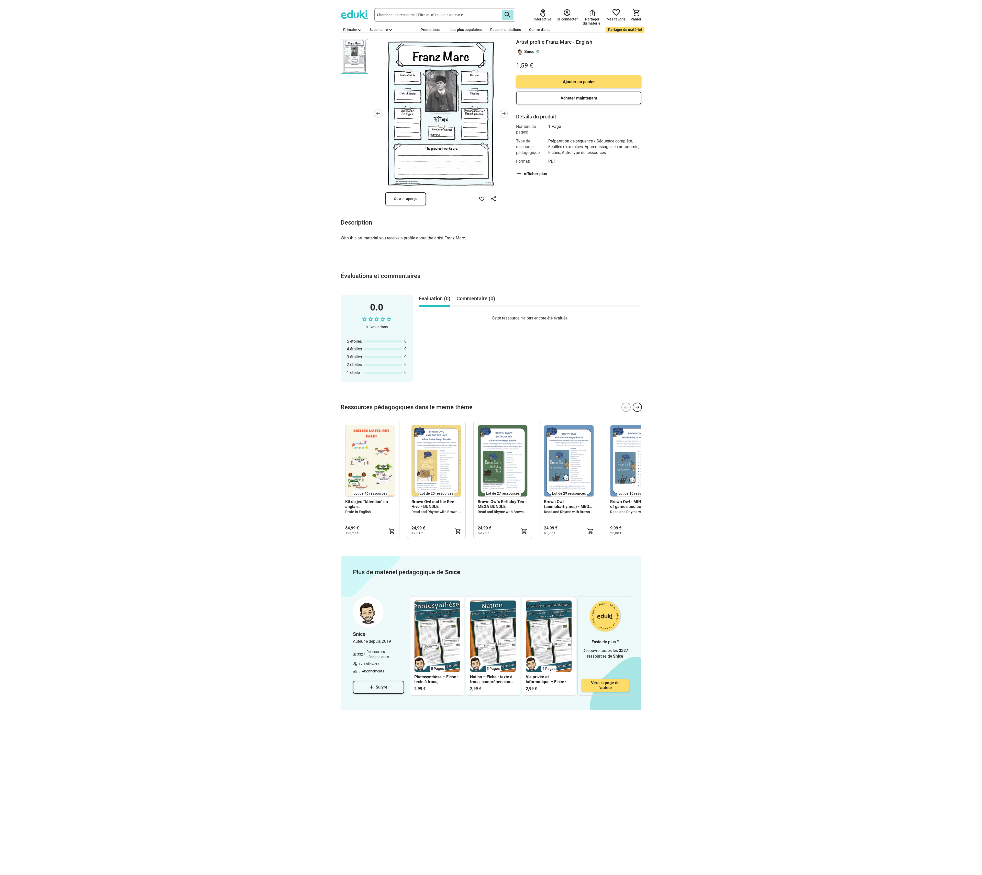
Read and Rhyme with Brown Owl (437, 512)
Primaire (350, 30)
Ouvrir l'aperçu (405, 199)
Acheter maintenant (579, 98)
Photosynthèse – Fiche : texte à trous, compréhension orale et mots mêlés (436, 679)
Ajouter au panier (579, 81)
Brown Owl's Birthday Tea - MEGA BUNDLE (502, 504)
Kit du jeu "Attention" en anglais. (366, 504)
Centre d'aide (540, 30)
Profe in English (358, 512)
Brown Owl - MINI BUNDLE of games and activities (634, 504)
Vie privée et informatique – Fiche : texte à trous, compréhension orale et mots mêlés (548, 679)
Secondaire (379, 30)
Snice (529, 51)
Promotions (430, 30)
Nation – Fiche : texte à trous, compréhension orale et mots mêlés (491, 679)
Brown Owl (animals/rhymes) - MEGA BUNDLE (568, 504)
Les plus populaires (466, 30)
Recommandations (505, 30)
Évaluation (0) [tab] (434, 298)
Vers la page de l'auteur (605, 685)
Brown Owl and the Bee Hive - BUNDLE (432, 504)
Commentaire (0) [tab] (475, 298)
